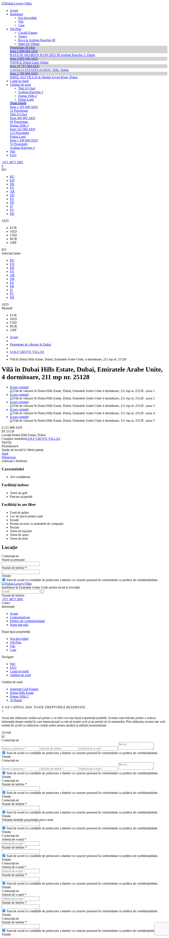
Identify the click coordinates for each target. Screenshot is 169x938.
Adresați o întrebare (14, 461)
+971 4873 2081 (12, 162)
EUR (13, 227)
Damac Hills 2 (19, 696)
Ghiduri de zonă (20, 675)
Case (13, 650)
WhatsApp (9, 457)
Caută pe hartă (19, 671)
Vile (12, 646)
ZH (12, 195)
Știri (12, 664)
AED (13, 231)
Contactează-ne (20, 617)
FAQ (13, 667)
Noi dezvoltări (19, 638)
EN (12, 180)
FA (12, 187)
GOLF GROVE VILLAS (43, 438)
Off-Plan (15, 642)
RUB (13, 239)
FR (12, 202)
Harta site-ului (19, 624)
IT (11, 206)
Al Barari (16, 700)
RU (12, 176)
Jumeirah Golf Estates (24, 689)
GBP (13, 242)
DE (12, 184)
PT (12, 210)
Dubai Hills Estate (22, 692)
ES (12, 199)
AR (12, 191)
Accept (6, 732)
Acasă (14, 613)
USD (13, 235)
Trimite (6, 576)
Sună (5, 453)
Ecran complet (19, 387)
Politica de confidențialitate (27, 621)
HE (12, 213)
